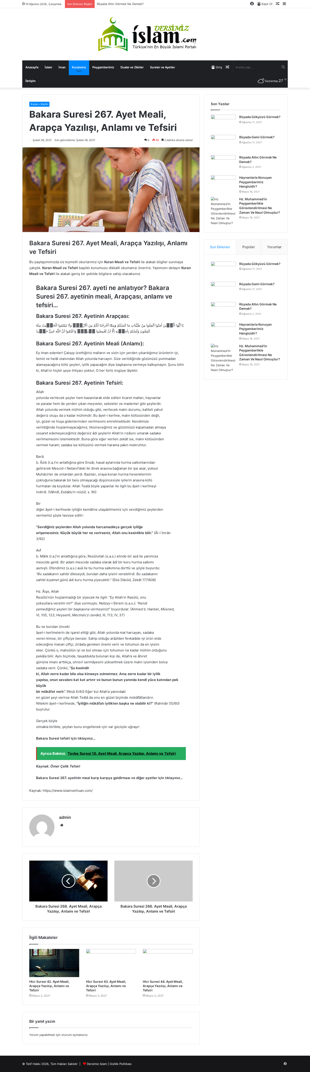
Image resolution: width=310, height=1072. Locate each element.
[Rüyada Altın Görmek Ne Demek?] (223, 163)
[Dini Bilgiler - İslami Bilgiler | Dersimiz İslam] (155, 34)
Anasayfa (31, 67)
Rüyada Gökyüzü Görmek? (259, 117)
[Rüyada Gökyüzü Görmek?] (223, 123)
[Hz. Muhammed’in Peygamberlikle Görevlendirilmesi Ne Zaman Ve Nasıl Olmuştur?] (223, 211)
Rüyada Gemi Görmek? (257, 137)
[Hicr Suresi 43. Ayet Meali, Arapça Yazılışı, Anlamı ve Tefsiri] (111, 963)
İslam (48, 67)
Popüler (248, 247)
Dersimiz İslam (97, 1064)
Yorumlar (274, 247)
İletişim (30, 81)
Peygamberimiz (103, 67)
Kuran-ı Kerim (39, 104)
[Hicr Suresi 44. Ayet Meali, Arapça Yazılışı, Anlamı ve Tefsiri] (168, 963)
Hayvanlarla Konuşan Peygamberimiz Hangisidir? (255, 182)
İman (62, 67)
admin (65, 817)
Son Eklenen (220, 247)
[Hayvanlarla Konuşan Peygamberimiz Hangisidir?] (223, 183)
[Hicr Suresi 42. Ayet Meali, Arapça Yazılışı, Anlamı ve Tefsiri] (54, 963)
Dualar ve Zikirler (132, 67)
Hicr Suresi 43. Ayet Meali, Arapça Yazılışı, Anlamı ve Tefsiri (106, 986)
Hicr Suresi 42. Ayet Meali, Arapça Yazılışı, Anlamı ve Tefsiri (49, 986)
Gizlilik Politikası (121, 1064)
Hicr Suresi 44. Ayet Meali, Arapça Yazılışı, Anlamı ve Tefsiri (163, 986)
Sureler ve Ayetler (162, 67)
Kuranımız (79, 67)
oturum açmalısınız (75, 1035)
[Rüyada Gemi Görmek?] (223, 143)
